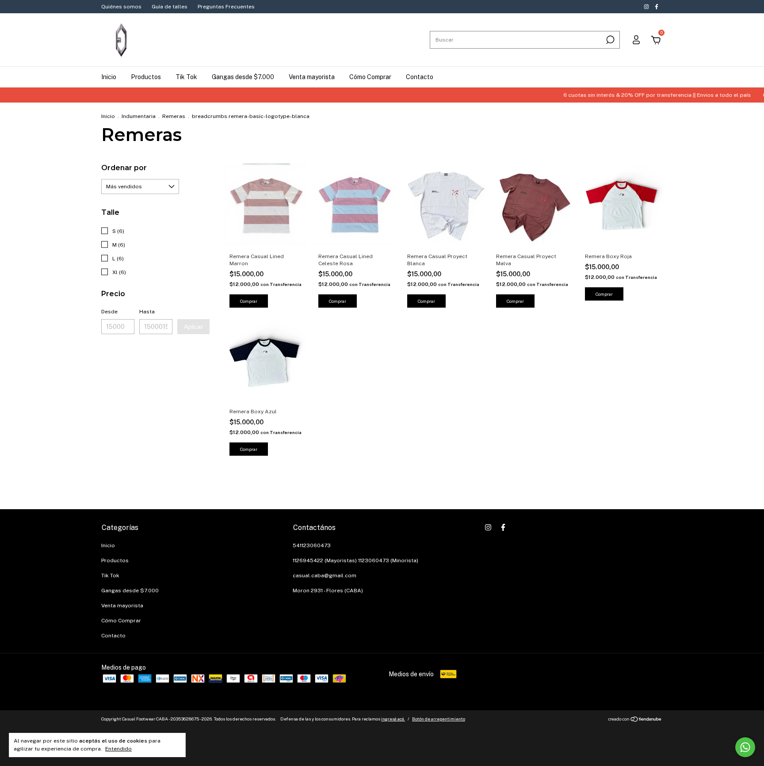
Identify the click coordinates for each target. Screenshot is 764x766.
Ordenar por (124, 168)
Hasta (147, 312)
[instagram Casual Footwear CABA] (647, 7)
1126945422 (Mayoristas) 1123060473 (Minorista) (355, 560)
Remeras (173, 116)
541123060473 (312, 545)
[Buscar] (609, 40)
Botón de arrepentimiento (438, 718)
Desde (109, 312)
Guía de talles (169, 7)
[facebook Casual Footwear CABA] (656, 7)
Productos (146, 76)
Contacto (419, 76)
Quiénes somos (121, 7)
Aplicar (193, 326)
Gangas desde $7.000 (243, 76)
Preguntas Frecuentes (226, 7)
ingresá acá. (393, 718)
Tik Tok (186, 76)
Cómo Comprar (370, 76)
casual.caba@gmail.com (324, 575)
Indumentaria (139, 116)
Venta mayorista (312, 76)
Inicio (108, 76)
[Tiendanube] (635, 720)
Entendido (118, 749)
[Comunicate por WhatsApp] (745, 747)
